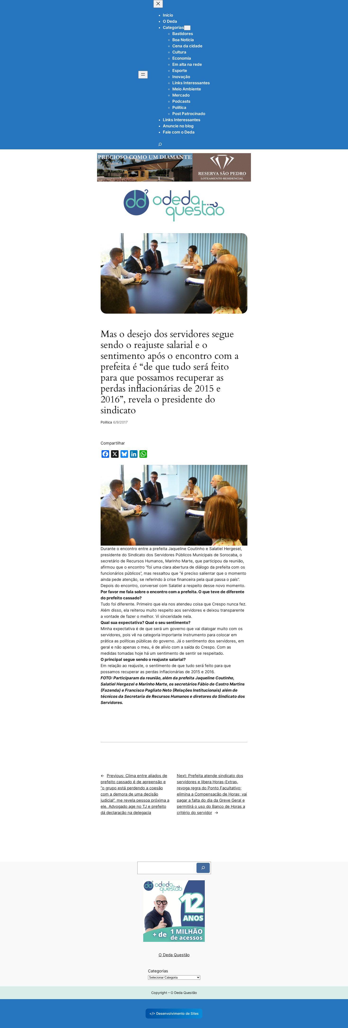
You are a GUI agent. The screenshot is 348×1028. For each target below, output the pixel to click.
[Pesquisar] (203, 868)
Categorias (158, 971)
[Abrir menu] (143, 75)
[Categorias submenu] (187, 27)
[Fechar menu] (158, 4)
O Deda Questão (174, 954)
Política (106, 422)
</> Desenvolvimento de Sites (174, 1013)
